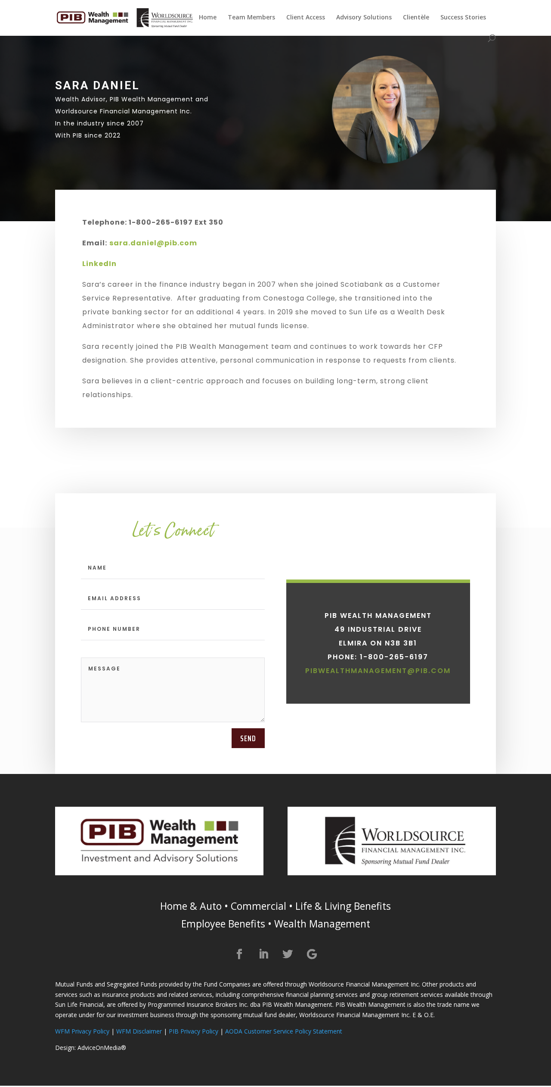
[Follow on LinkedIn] (263, 954)
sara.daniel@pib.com (153, 243)
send (248, 738)
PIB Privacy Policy (193, 1031)
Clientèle (416, 17)
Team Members (251, 17)
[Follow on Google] (311, 954)
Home (208, 17)
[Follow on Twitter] (287, 954)
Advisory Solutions (364, 17)
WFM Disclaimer (139, 1031)
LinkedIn (99, 264)
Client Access (305, 17)
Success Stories (463, 17)
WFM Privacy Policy (82, 1031)
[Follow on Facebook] (239, 954)
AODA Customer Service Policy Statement (283, 1031)
